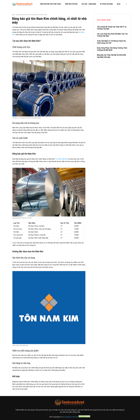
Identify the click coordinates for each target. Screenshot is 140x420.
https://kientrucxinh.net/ (70, 417)
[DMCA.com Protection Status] (84, 417)
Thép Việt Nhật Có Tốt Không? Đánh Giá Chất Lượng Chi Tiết (111, 42)
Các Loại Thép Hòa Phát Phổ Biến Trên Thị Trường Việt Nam (112, 35)
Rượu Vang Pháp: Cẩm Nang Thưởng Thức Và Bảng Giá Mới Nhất (112, 49)
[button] (126, 4)
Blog (13, 14)
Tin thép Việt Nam (61, 159)
